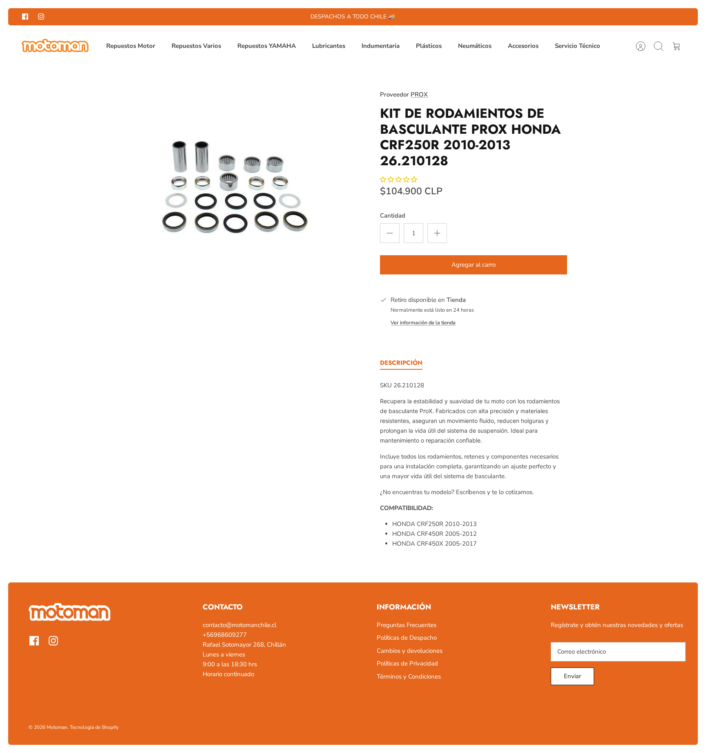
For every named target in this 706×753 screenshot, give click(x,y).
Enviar (572, 676)
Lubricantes (328, 46)
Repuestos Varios (196, 46)
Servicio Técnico (577, 46)
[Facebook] (25, 16)
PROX (419, 94)
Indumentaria (381, 46)
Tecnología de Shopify (94, 727)
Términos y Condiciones (409, 676)
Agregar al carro (473, 265)
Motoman (57, 727)
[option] (235, 187)
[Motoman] (55, 46)
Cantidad (392, 215)
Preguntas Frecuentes (406, 625)
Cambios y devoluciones (409, 651)
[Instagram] (41, 16)
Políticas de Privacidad (407, 663)
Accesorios (523, 46)
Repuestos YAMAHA (266, 46)
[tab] (401, 364)
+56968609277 (225, 635)
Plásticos (429, 46)
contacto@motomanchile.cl (239, 625)
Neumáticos (475, 46)
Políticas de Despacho (407, 638)
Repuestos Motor (130, 46)
